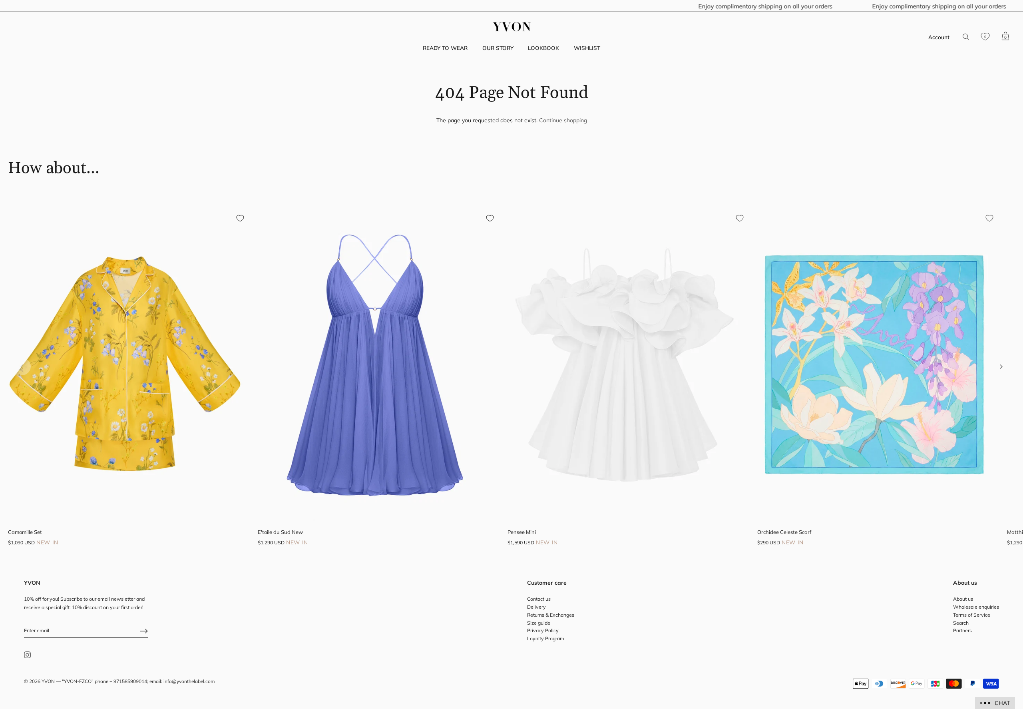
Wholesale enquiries (976, 607)
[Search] (966, 37)
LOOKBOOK (543, 47)
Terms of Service (971, 615)
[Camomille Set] (125, 365)
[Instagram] (27, 654)
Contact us (539, 599)
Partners (962, 631)
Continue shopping (563, 120)
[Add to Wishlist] (240, 218)
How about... (54, 168)
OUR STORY (497, 47)
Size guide (538, 623)
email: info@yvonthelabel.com (182, 682)
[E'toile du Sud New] (375, 365)
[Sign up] (144, 631)
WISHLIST (587, 47)
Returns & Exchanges (550, 615)
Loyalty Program (545, 639)
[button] (22, 366)
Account (938, 37)
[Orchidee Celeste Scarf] (874, 365)
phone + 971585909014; (121, 682)
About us (963, 599)
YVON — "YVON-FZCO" (68, 682)
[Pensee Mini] (624, 365)
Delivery (536, 607)
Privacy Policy (543, 631)
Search (961, 623)
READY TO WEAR (445, 47)
